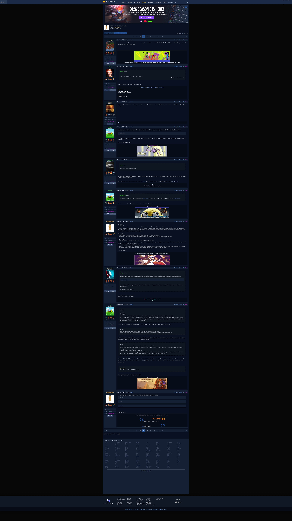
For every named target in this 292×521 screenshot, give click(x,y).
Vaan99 (110, 102)
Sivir (157, 459)
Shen (157, 454)
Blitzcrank (107, 461)
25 (147, 36)
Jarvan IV (127, 449)
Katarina (127, 462)
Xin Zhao (179, 448)
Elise (116, 452)
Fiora (116, 456)
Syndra (157, 467)
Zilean (178, 461)
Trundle (168, 450)
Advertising (142, 509)
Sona (157, 462)
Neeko (147, 446)
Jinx (126, 454)
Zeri (178, 459)
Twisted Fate (169, 453)
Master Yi (138, 460)
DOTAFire (129, 499)
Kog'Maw (138, 444)
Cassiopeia (117, 442)
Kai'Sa (126, 456)
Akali (106, 444)
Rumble (158, 444)
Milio (137, 462)
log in (110, 434)
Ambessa (107, 448)
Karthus (127, 460)
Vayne (168, 459)
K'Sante (127, 455)
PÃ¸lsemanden (117, 27)
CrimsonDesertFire (160, 498)
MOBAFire (119, 498)
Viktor (168, 466)
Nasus (147, 443)
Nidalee (147, 447)
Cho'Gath (117, 443)
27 (154, 36)
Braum (106, 463)
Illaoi (126, 444)
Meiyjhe (122, 71)
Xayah (178, 446)
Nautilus (147, 444)
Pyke (147, 458)
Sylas (157, 466)
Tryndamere (169, 452)
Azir (105, 458)
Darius (116, 446)
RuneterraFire (120, 504)
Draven (116, 449)
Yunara (178, 453)
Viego (168, 465)
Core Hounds (175, 181)
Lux (136, 455)
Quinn (147, 460)
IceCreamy (110, 66)
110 (162, 36)
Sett (157, 452)
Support (161, 509)
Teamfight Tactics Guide (146, 471)
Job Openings (149, 509)
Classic (144, 2)
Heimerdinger (128, 442)
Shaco (157, 453)
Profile (107, 63)
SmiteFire (129, 498)
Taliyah (168, 443)
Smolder (158, 461)
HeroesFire (129, 504)
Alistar (106, 447)
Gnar (116, 462)
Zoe (178, 462)
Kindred (137, 442)
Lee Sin (137, 447)
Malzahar (138, 458)
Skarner (158, 460)
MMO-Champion (140, 504)
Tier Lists (150, 2)
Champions (137, 2)
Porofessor (119, 500)
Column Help (160, 87)
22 (136, 36)
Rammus (148, 462)
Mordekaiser (138, 465)
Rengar (157, 442)
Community (158, 2)
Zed (178, 458)
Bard (106, 459)
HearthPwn (148, 500)
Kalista (126, 458)
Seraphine (158, 450)
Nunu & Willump (149, 450)
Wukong (178, 444)
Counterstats (120, 502)
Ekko (116, 450)
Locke (137, 452)
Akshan (106, 446)
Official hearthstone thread (120, 33)
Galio (116, 459)
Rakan (147, 461)
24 (143, 36)
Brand (106, 462)
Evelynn (116, 453)
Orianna (147, 453)
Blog (113, 63)
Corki (116, 444)
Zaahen (178, 455)
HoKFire (158, 499)
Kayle (126, 463)
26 (150, 36)
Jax (126, 450)
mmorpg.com (149, 498)
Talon (168, 444)
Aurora (106, 456)
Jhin (126, 453)
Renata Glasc (149, 466)
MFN (4, 2)
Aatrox (106, 442)
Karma (126, 459)
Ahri (105, 443)
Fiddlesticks (117, 455)
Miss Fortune (138, 463)
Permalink (176, 39)
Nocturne (148, 449)
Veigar (168, 460)
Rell (147, 465)
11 (133, 36)
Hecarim (117, 467)
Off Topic (111, 33)
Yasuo (178, 449)
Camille (106, 467)
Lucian (137, 453)
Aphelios (106, 453)
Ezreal (116, 454)
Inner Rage (143, 181)
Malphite (137, 456)
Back (106, 36)
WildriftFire (119, 503)
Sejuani (157, 448)
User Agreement (128, 509)
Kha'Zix (126, 467)
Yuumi (178, 454)
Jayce (126, 452)
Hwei (126, 443)
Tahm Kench (169, 442)
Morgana (138, 466)
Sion (157, 458)
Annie (106, 452)
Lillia (137, 449)
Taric (168, 446)
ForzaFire (129, 503)
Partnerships (155, 509)
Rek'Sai (147, 463)
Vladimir (168, 467)
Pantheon (148, 455)
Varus (168, 458)
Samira (157, 447)
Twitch (168, 454)
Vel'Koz (168, 461)
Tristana (168, 449)
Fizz (116, 458)
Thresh (168, 448)
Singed (157, 456)
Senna (157, 449)
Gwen (116, 466)
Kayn (126, 465)
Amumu (106, 449)
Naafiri (137, 467)
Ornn (147, 454)
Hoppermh (150, 186)
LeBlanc (137, 446)
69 (158, 36)
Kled (136, 443)
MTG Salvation (139, 499)
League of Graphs (121, 499)
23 (140, 36)
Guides (130, 2)
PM (183, 39)
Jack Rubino (110, 268)
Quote (180, 39)
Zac (177, 456)
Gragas (116, 463)
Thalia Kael (110, 40)
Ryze (157, 446)
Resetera (129, 500)
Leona (137, 448)
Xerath (178, 447)
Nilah (147, 448)
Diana (116, 447)
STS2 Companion (150, 504)
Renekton (148, 467)
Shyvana (158, 455)
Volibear (178, 442)
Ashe (106, 454)
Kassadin (127, 461)
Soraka (157, 463)
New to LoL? (143, 87)
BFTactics (138, 498)
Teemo (168, 447)
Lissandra (138, 450)
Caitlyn (106, 466)
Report (131, 39)
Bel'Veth (106, 460)
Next (186, 36)
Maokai (137, 459)
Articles (165, 509)
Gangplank (117, 460)
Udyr (168, 455)
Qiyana (147, 459)
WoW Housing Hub (140, 503)
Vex (167, 462)
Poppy (147, 456)
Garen (116, 461)
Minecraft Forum (140, 500)
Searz (121, 165)
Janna (126, 448)
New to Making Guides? (152, 87)
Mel (136, 461)
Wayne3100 (110, 160)
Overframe (148, 503)
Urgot (168, 456)
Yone (178, 450)
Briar (106, 465)
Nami (147, 442)
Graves (116, 465)
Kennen (127, 466)
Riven (157, 443)
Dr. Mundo (117, 448)
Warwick (179, 443)
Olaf (147, 452)
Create (124, 2)
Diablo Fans (149, 502)
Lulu (136, 454)
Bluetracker (148, 499)
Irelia (126, 446)
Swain (157, 465)
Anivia (106, 450)
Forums (106, 33)
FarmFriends (129, 502)
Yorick (178, 452)
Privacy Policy (136, 509)
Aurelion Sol (107, 455)
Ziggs (178, 460)
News (164, 2)
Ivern (126, 447)
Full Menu (171, 2)
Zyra (178, 463)
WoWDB (138, 502)
